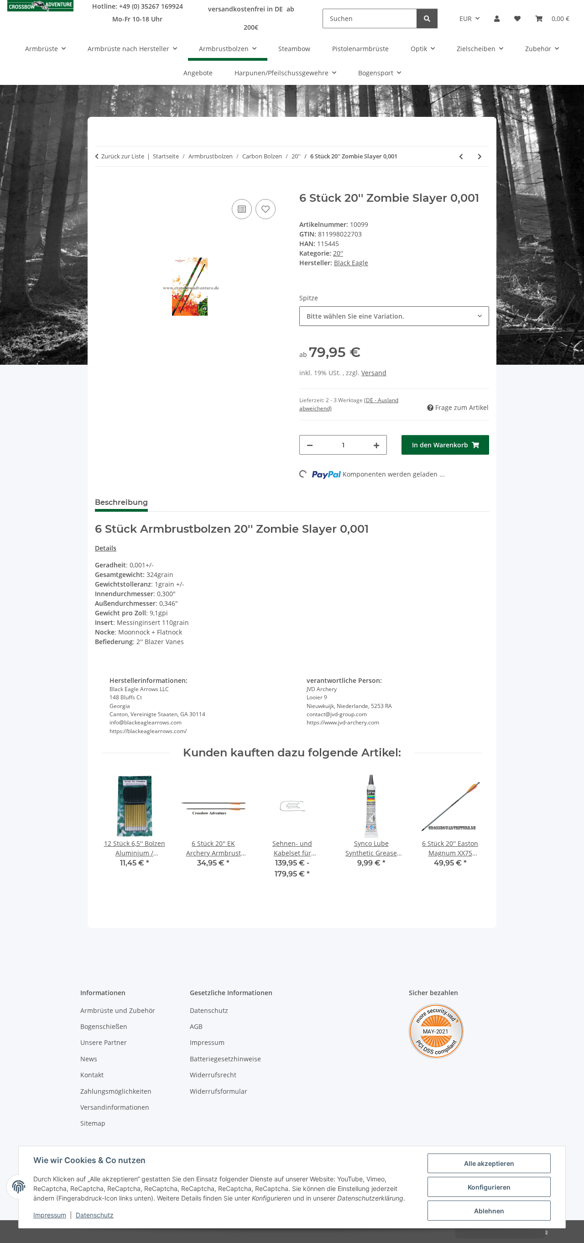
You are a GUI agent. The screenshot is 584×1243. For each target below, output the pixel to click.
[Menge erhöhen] (376, 444)
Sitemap (92, 1123)
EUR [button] (465, 18)
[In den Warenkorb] (102, 187)
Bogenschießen (103, 1026)
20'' (338, 253)
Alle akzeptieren (489, 1163)
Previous (117, 833)
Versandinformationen (114, 1107)
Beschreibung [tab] (121, 502)
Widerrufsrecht (213, 1074)
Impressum (49, 1215)
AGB (196, 1026)
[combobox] (394, 316)
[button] (497, 18)
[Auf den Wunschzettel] (266, 209)
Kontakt (92, 1074)
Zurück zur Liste (122, 156)
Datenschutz (95, 1215)
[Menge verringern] (310, 444)
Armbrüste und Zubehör (117, 1010)
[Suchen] (427, 18)
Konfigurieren (489, 1187)
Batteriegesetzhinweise (225, 1058)
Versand (373, 372)
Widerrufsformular (218, 1091)
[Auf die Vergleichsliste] (242, 209)
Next (466, 833)
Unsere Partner (103, 1042)
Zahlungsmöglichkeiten (115, 1091)
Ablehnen (489, 1211)
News (88, 1058)
